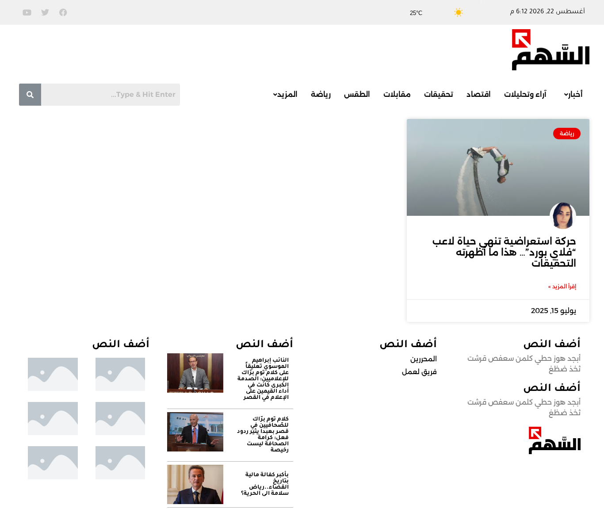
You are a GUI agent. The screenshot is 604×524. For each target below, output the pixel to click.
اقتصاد (478, 94)
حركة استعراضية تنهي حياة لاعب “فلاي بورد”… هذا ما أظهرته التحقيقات (504, 252)
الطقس (357, 94)
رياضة (321, 94)
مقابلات (397, 94)
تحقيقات (438, 94)
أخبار (575, 94)
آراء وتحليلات (525, 94)
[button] (571, 94)
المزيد (287, 94)
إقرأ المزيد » (562, 286)
